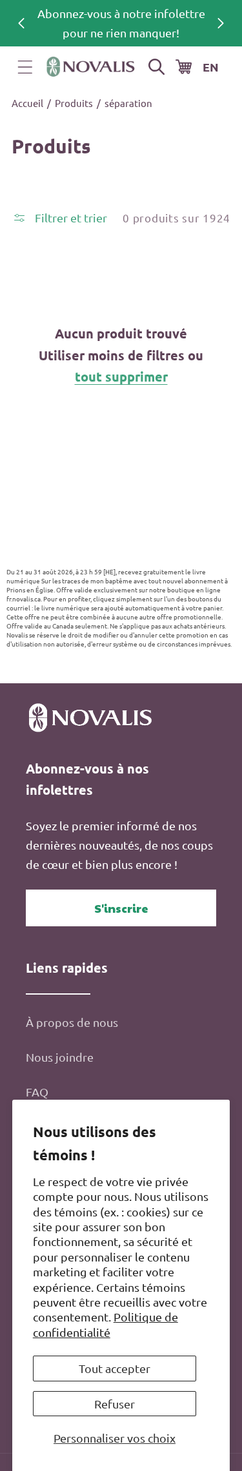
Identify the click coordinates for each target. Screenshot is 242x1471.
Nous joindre (60, 1057)
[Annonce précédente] (21, 23)
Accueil (27, 103)
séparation (128, 103)
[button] (25, 67)
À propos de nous (72, 1022)
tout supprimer (121, 376)
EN (211, 66)
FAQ (37, 1091)
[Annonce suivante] (220, 23)
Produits (74, 103)
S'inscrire (121, 908)
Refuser (114, 1403)
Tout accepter (114, 1368)
